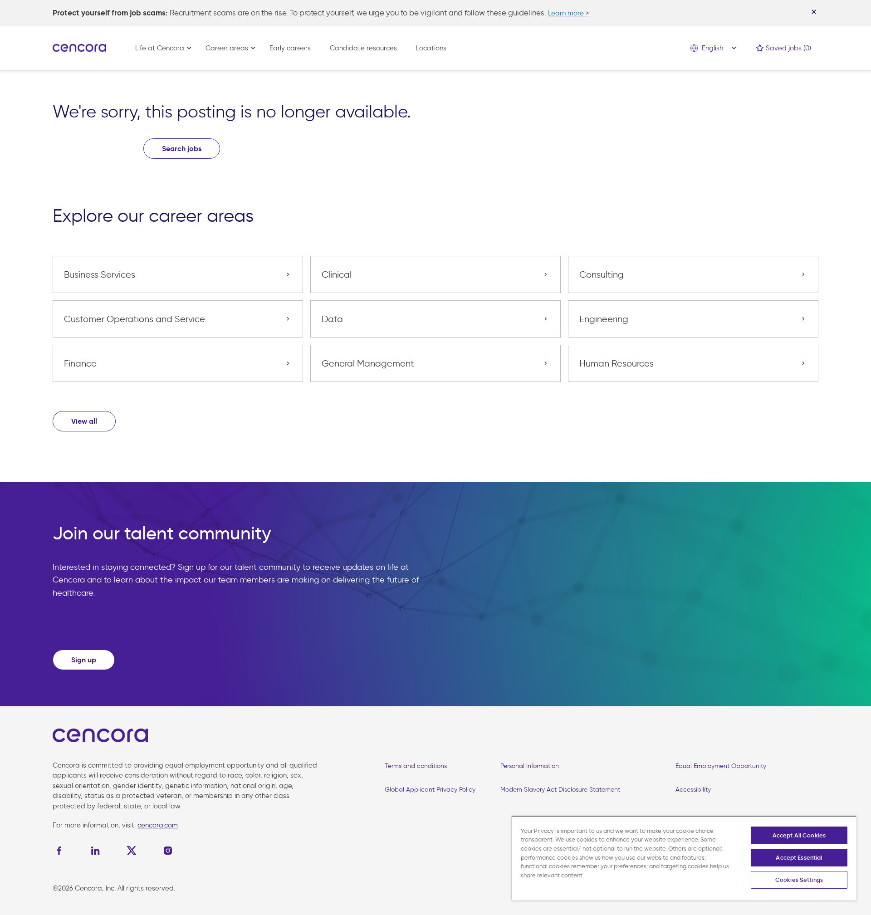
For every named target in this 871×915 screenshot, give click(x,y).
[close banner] (813, 11)
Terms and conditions (416, 766)
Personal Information (529, 766)
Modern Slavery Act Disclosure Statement (560, 789)
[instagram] (168, 850)
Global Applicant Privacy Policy (430, 789)
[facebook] (61, 850)
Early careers (290, 48)
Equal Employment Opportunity (720, 766)
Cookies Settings (799, 880)
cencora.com (157, 825)
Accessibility (693, 789)
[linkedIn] (95, 850)
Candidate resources (363, 48)
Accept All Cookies (799, 835)
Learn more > (568, 13)
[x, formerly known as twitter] (131, 850)
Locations (431, 48)
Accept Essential (799, 857)
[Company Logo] (79, 47)
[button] (84, 421)
